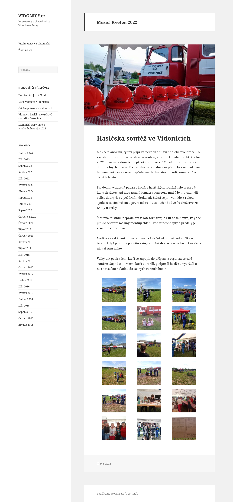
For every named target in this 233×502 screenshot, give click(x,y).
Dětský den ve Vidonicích (33, 102)
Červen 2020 (25, 223)
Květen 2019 (25, 242)
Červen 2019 (25, 235)
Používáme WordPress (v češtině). (117, 493)
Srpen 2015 (25, 312)
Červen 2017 (25, 267)
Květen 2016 (25, 293)
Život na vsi (25, 50)
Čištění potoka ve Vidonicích (35, 108)
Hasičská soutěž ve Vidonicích (144, 138)
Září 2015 (24, 305)
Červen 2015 (25, 318)
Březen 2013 (25, 324)
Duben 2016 (25, 299)
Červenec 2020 (27, 216)
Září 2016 (24, 286)
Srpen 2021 (25, 197)
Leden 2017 (25, 280)
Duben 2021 (25, 204)
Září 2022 (24, 178)
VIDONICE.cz (31, 16)
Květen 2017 (25, 274)
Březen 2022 (25, 191)
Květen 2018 (25, 261)
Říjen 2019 (24, 229)
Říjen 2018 (24, 248)
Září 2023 (24, 159)
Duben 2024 (25, 153)
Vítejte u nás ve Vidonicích (34, 43)
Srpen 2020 (25, 210)
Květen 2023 (25, 172)
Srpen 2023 (25, 166)
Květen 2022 (25, 185)
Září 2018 (24, 254)
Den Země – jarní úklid (32, 95)
